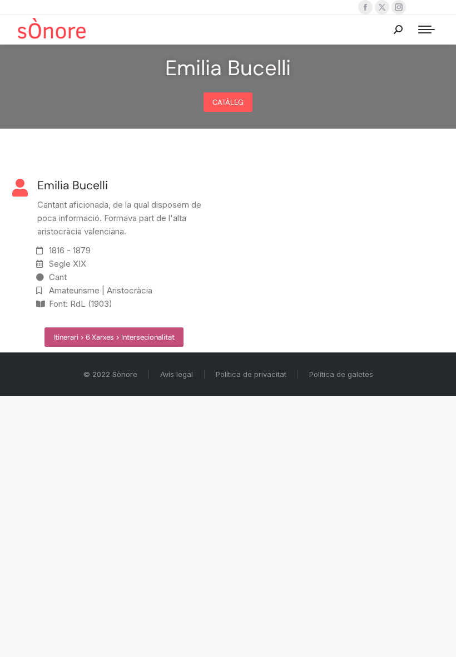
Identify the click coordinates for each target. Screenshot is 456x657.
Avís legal (176, 374)
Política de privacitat (251, 374)
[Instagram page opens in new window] (398, 7)
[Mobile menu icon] (426, 29)
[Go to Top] (439, 640)
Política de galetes (341, 374)
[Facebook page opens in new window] (365, 7)
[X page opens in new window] (382, 7)
